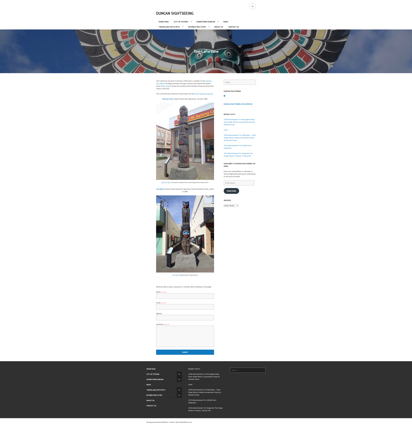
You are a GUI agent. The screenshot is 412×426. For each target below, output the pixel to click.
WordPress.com (186, 422)
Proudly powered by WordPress (157, 422)
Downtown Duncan (205, 21)
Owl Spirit (175, 275)
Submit (185, 352)
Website (159, 313)
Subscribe (231, 191)
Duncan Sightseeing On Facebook (238, 104)
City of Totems (181, 21)
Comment (162, 324)
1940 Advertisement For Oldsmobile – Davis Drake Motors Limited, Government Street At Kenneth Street (240, 137)
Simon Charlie (166, 86)
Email (161, 303)
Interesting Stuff (197, 27)
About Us (218, 27)
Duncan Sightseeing (174, 13)
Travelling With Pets (169, 27)
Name (161, 292)
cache (226, 130)
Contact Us (233, 27)
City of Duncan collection (203, 94)
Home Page (164, 21)
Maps (225, 21)
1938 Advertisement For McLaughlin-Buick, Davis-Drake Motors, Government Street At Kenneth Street (239, 122)
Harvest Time (167, 99)
